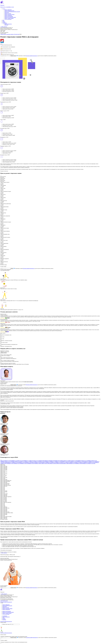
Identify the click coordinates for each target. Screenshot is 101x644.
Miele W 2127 (63, 462)
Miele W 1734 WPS (59, 461)
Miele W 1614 (37, 461)
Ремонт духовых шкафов (9, 18)
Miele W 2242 (73, 462)
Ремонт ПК (7, 12)
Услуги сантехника (8, 19)
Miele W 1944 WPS (39, 462)
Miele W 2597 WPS (11, 463)
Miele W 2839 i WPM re (46, 463)
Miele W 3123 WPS (91, 463)
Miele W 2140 (68, 462)
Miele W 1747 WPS (93, 461)
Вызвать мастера (3, 352)
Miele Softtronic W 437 (16, 461)
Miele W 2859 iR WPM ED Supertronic (57, 463)
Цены (4, 21)
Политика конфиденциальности (6, 621)
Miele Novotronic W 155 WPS (35, 460)
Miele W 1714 (27, 460)
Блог (3, 20)
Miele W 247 (87, 462)
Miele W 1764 (10, 462)
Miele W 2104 (54, 462)
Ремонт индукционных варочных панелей (12, 11)
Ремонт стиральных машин (9, 14)
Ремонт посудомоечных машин (10, 17)
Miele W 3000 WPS (80, 463)
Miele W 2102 (49, 462)
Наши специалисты (8, 23)
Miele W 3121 (86, 463)
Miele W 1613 (32, 461)
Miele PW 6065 (53, 460)
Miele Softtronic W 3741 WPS (7, 461)
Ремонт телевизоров (8, 15)
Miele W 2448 (82, 462)
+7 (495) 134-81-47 (3, 26)
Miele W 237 (78, 462)
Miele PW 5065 (48, 460)
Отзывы (4, 618)
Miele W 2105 (59, 462)
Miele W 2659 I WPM (25, 463)
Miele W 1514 (27, 461)
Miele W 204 (45, 462)
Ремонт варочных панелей (9, 10)
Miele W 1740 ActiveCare (67, 461)
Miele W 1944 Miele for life (31, 462)
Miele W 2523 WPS (92, 462)
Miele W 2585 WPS (5, 463)
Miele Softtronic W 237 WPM (84, 460)
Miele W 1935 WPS (23, 462)
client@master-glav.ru (4, 600)
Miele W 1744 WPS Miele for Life (84, 461)
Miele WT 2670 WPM (21, 460)
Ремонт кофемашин (8, 9)
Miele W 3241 (15, 460)
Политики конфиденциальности (32, 55)
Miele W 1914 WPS (16, 462)
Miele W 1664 (48, 461)
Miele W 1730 (53, 461)
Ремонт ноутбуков (8, 13)
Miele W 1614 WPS (43, 461)
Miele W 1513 (22, 461)
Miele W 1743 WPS (74, 461)
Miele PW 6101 (58, 460)
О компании (5, 615)
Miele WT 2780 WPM (9, 460)
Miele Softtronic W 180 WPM (74, 460)
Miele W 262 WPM (18, 463)
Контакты (6, 24)
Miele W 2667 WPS (32, 463)
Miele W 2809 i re (39, 463)
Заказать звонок (13, 55)
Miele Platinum (42, 460)
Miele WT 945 (2, 460)
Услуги (4, 8)
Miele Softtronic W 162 (65, 460)
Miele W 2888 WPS (67, 463)
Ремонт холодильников (9, 16)
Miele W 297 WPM (73, 463)
